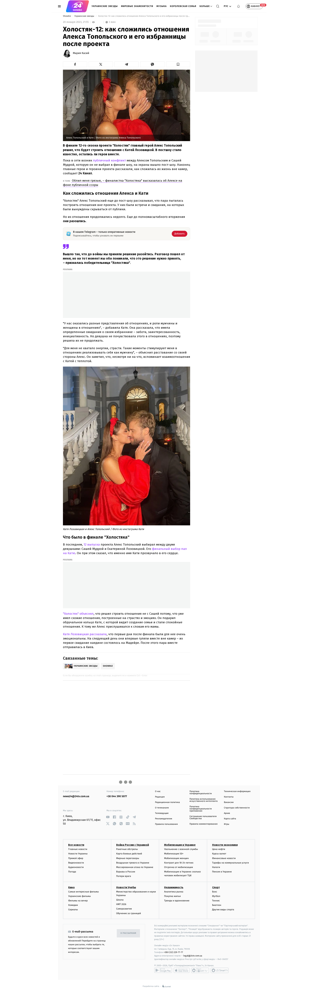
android (163, 970)
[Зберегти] (178, 64)
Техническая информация (237, 791)
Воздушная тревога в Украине (132, 862)
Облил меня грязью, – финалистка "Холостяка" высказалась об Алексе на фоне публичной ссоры (122, 183)
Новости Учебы (126, 887)
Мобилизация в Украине (180, 844)
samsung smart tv (220, 970)
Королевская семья (183, 6)
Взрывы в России (125, 871)
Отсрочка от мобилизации (178, 867)
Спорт (216, 887)
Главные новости (77, 849)
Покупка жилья (172, 896)
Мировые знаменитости (137, 6)
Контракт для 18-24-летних (178, 862)
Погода (72, 871)
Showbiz (67, 16)
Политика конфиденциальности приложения (200, 809)
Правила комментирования (203, 824)
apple (181, 970)
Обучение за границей (128, 913)
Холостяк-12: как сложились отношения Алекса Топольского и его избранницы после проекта (144, 16)
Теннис (216, 900)
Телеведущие (162, 813)
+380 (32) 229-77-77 (173, 952)
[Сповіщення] (238, 6)
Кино (71, 887)
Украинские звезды (105, 6)
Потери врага (123, 876)
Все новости (76, 844)
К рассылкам (128, 933)
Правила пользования (166, 824)
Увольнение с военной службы (181, 849)
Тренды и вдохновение (176, 900)
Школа (120, 899)
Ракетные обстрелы (127, 849)
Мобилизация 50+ (173, 853)
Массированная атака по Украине (134, 867)
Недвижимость (173, 887)
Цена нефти (218, 849)
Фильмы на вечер (78, 900)
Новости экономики (225, 844)
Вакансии (229, 802)
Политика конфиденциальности (200, 792)
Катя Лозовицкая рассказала (85, 634)
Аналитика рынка (173, 891)
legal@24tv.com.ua (192, 955)
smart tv (200, 970)
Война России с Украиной (132, 844)
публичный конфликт (109, 160)
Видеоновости (76, 862)
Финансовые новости (224, 858)
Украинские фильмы (79, 896)
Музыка (162, 6)
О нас (157, 791)
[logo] (77, 6)
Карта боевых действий (129, 853)
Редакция (160, 797)
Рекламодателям (163, 819)
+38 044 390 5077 (116, 796)
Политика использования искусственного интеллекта (203, 800)
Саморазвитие (124, 908)
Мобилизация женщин (176, 858)
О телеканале (162, 808)
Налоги (216, 867)
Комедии (73, 905)
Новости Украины (78, 853)
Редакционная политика (167, 802)
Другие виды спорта (223, 909)
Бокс (214, 891)
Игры (226, 824)
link (108, 817)
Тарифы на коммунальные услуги (230, 862)
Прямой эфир (75, 858)
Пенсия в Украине (222, 871)
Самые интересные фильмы (83, 891)
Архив (227, 813)
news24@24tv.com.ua (76, 796)
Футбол (216, 896)
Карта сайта (230, 819)
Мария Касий (81, 53)
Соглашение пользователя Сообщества (203, 817)
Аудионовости (76, 867)
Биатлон (216, 905)
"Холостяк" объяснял (78, 614)
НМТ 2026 (121, 904)
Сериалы (73, 909)
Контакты (229, 797)
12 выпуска (91, 544)
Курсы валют (219, 853)
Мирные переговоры (127, 858)
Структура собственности (237, 808)
